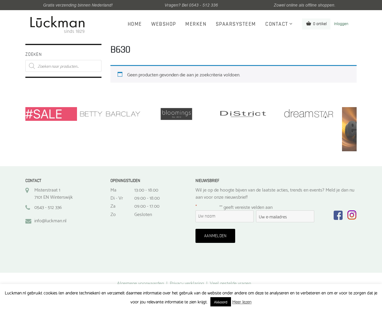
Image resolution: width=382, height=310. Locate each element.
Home (135, 24)
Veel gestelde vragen (230, 283)
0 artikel (320, 24)
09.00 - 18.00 (147, 197)
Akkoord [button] (220, 301)
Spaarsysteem (236, 24)
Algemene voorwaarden (140, 283)
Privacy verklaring (187, 283)
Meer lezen (242, 301)
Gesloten (143, 214)
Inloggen (341, 24)
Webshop (163, 24)
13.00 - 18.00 (146, 189)
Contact (276, 24)
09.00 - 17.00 (146, 205)
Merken (195, 24)
